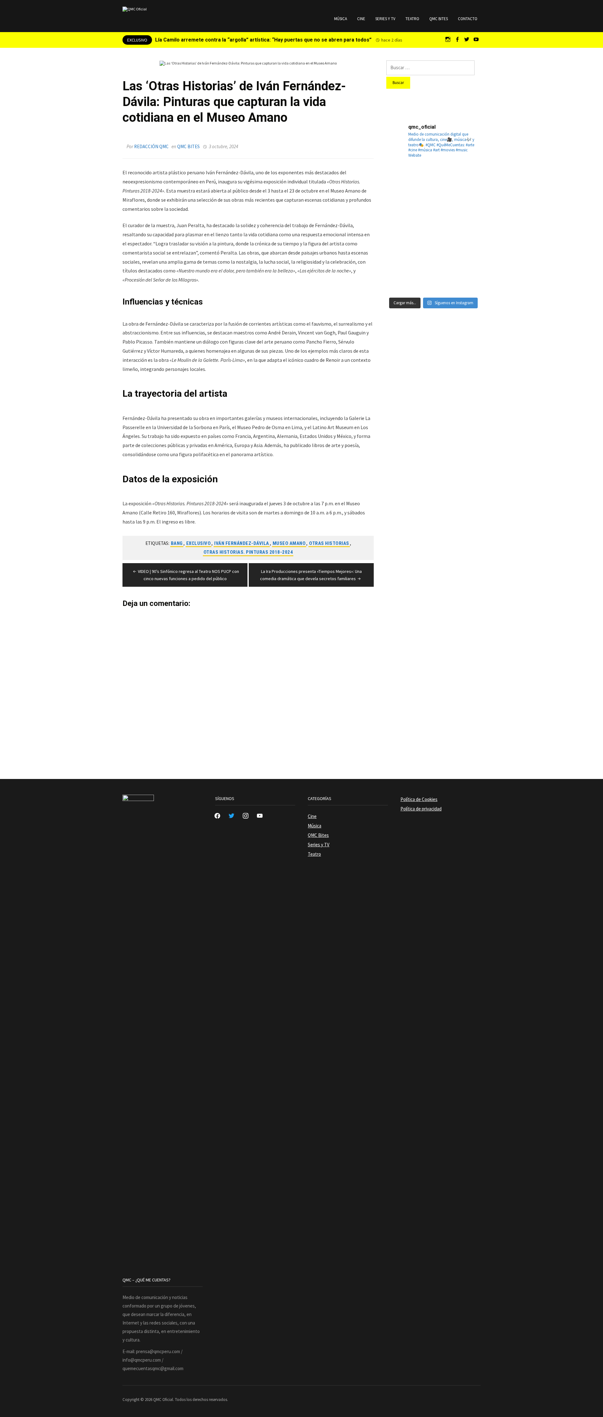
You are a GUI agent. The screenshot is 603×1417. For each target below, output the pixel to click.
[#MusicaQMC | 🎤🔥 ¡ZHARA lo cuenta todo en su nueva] (401, 277)
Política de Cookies (418, 799)
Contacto (467, 18)
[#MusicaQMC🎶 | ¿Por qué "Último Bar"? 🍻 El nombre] (465, 213)
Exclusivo (198, 543)
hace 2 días (391, 40)
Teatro (412, 18)
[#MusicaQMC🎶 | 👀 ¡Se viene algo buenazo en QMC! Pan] (401, 245)
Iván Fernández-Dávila (241, 543)
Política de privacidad (421, 809)
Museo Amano (289, 543)
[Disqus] (248, 686)
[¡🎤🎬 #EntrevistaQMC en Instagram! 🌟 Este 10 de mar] (465, 277)
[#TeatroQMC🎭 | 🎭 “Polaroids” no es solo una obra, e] (465, 181)
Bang (177, 543)
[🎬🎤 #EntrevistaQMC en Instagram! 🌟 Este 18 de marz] (465, 245)
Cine (361, 18)
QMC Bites (438, 18)
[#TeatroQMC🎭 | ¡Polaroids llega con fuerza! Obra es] (401, 213)
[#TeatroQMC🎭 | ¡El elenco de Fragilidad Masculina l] (433, 181)
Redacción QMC (151, 146)
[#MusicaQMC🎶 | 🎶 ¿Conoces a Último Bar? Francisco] (433, 213)
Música (340, 18)
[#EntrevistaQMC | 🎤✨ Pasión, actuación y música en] (433, 277)
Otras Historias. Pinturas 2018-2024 (248, 552)
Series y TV (385, 18)
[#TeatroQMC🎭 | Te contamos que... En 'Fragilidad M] (401, 181)
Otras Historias (329, 543)
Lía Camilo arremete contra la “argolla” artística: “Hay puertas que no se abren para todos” (263, 40)
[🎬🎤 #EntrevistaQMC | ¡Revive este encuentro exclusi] (433, 245)
